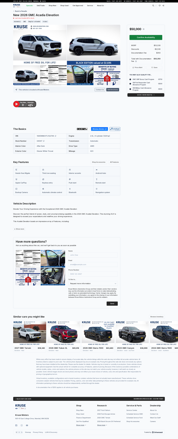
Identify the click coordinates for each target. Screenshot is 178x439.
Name (70, 251)
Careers (153, 421)
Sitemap (28, 432)
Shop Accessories (98, 162)
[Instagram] (22, 425)
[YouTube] (27, 425)
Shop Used (80, 414)
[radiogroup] (19, 432)
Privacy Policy (38, 432)
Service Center (131, 410)
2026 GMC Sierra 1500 (93, 348)
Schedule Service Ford (134, 418)
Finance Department (83, 418)
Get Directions (112, 90)
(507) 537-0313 (160, 1)
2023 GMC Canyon (125, 348)
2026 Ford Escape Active (106, 414)
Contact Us (100, 90)
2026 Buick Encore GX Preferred (108, 421)
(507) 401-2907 (137, 1)
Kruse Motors (43, 90)
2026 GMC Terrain (103, 418)
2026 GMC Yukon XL (58, 348)
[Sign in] (163, 5)
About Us (153, 410)
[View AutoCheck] (115, 129)
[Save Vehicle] (44, 323)
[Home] (16, 5)
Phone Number (73, 270)
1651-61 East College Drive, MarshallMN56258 (29, 1)
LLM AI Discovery (51, 432)
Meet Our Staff (155, 418)
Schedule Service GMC (134, 414)
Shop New (80, 410)
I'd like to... (72, 279)
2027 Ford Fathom (103, 410)
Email (70, 260)
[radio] (16, 432)
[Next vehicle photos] (117, 77)
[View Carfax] (82, 129)
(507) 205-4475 (117, 1)
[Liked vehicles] (159, 5)
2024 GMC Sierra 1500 (161, 348)
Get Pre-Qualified (82, 421)
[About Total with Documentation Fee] (136, 61)
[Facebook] (16, 425)
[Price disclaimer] (143, 29)
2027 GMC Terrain (23, 348)
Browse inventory (156, 317)
